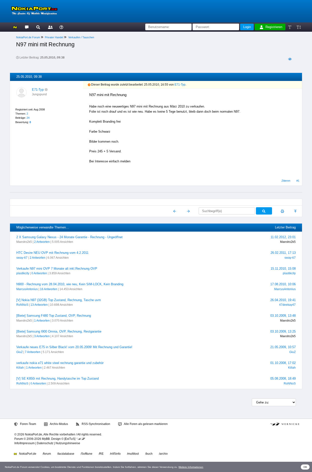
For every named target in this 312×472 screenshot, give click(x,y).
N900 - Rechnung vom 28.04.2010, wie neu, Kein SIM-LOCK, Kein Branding (69, 284)
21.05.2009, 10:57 (283, 347)
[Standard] (290, 26)
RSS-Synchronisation (95, 424)
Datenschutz (45, 443)
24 (28, 117)
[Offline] (46, 89)
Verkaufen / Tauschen (81, 37)
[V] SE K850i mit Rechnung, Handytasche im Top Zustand (57, 378)
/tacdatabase (65, 453)
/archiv (163, 453)
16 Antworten (48, 289)
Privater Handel (54, 37)
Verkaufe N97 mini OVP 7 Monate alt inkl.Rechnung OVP (56, 268)
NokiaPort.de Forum (28, 37)
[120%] (298, 26)
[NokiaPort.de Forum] (26, 26)
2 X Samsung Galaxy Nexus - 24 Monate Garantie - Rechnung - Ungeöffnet (69, 237)
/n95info (115, 453)
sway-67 (22, 257)
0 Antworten (39, 273)
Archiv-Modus (58, 424)
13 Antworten (39, 304)
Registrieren (273, 27)
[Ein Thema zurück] (175, 211)
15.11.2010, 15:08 (283, 268)
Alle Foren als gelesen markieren (145, 424)
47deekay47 (287, 304)
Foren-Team (27, 424)
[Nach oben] (296, 211)
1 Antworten (42, 320)
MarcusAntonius (27, 289)
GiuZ (19, 352)
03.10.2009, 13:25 (283, 331)
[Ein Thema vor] (188, 211)
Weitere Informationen (190, 467)
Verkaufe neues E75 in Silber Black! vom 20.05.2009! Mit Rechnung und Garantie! (74, 347)
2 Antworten (42, 241)
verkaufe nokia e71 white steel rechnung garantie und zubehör (60, 363)
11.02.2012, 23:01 (283, 237)
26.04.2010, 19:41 (283, 300)
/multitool (133, 453)
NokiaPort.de (27, 453)
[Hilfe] (61, 26)
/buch (149, 453)
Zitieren (286, 180)
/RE (101, 453)
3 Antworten (42, 336)
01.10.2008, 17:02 (283, 363)
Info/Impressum (24, 443)
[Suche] (38, 26)
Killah (20, 367)
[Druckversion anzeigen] (282, 211)
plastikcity (22, 273)
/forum (47, 453)
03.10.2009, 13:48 (283, 315)
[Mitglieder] (49, 26)
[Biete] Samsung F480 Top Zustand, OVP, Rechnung (53, 315)
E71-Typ (38, 89)
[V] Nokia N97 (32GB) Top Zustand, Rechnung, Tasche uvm (58, 300)
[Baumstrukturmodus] (289, 59)
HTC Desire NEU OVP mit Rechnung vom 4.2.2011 (52, 253)
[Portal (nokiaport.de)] (15, 26)
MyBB (46, 438)
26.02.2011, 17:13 (283, 253)
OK (305, 467)
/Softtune (86, 453)
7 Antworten (32, 352)
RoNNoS (22, 304)
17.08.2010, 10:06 (283, 284)
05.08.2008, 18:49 (283, 378)
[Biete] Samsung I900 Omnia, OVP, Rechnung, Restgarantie (58, 331)
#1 (297, 180)
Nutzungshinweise (68, 443)
